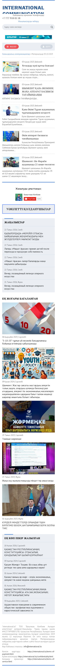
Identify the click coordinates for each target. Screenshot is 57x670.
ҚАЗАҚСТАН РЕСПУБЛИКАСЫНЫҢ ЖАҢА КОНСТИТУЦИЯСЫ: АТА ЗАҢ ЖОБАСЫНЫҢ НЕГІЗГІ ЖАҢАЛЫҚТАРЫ (26, 592)
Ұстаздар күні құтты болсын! (38, 65)
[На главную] (24, 8)
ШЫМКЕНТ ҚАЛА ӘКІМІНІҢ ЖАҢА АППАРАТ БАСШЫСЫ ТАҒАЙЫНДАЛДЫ (37, 91)
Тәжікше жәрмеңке (11, 438)
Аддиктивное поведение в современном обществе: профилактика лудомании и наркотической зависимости (24, 607)
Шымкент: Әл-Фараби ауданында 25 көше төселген (38, 163)
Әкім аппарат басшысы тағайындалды (35, 137)
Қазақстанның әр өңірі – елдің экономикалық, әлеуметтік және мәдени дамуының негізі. (27, 578)
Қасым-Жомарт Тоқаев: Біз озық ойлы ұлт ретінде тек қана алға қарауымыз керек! (25, 566)
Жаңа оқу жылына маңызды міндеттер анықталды (27, 480)
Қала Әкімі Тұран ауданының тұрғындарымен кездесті (38, 111)
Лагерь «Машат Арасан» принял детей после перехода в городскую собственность (26, 250)
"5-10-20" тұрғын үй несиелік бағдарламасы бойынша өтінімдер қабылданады (24, 342)
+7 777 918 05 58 (11, 18)
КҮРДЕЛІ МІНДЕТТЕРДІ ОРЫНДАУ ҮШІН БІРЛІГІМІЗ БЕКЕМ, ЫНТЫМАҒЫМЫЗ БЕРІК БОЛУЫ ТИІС (28, 525)
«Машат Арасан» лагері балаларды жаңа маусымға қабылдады (24, 262)
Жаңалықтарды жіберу (28, 21)
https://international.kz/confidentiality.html (35, 656)
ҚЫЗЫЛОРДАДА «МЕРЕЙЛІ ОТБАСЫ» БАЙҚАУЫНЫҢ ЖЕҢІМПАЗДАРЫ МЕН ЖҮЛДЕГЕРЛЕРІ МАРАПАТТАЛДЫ (23, 236)
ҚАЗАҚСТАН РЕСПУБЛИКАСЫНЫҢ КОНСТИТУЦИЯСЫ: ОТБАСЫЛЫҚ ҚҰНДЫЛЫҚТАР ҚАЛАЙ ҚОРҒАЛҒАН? (23, 552)
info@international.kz (33, 646)
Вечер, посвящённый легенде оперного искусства (24, 275)
